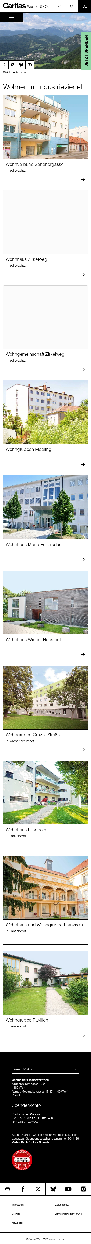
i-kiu (63, 1239)
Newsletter (17, 1222)
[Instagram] (12, 64)
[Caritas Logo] (14, 5)
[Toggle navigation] (11, 17)
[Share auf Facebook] (22, 1189)
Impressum (18, 1204)
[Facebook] (4, 64)
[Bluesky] (21, 64)
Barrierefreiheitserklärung (68, 1213)
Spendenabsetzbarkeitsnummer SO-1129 (52, 1138)
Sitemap (16, 1213)
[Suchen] (73, 6)
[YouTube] (68, 1189)
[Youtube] (29, 64)
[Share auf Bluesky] (53, 1189)
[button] (45, 6)
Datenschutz (62, 1204)
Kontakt (16, 1095)
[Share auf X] (38, 1189)
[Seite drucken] (7, 1189)
